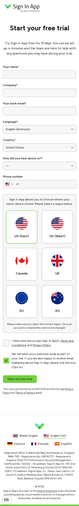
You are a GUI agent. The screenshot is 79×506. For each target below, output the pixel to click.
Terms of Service (25, 392)
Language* (10, 121)
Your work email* (14, 103)
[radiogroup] (39, 263)
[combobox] (9, 184)
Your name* (11, 67)
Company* (10, 85)
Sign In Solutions (47, 490)
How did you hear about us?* (23, 158)
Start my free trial (20, 379)
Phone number (13, 176)
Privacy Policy (42, 345)
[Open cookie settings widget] (6, 499)
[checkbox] (6, 343)
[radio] (21, 226)
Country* (9, 140)
